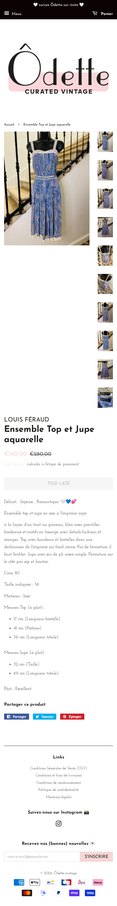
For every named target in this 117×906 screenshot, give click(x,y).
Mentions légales (58, 797)
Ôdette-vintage (65, 873)
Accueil (9, 124)
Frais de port (15, 464)
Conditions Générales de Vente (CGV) (58, 768)
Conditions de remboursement (58, 783)
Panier (106, 14)
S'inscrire (96, 857)
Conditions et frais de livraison (59, 775)
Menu (16, 14)
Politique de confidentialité (58, 790)
